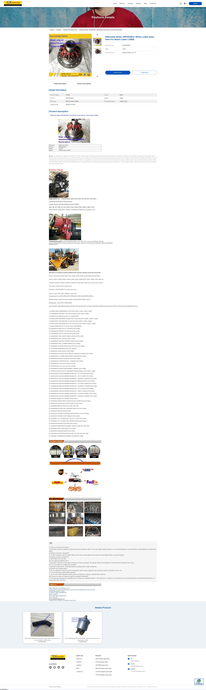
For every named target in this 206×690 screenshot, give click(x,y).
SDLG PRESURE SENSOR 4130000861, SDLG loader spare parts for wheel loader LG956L (83, 639)
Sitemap (59, 686)
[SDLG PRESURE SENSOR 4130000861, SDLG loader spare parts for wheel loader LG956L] (83, 625)
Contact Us (79, 671)
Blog (77, 668)
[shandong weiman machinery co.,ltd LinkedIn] (50, 667)
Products (58, 29)
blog (145, 3)
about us (122, 3)
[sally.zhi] (62, 667)
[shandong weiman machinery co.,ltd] (13, 3)
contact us (153, 3)
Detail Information (60, 83)
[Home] (58, 659)
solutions (138, 3)
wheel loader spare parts (70, 29)
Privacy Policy (52, 686)
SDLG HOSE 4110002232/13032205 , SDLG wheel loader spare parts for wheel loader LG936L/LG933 (42, 639)
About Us (79, 658)
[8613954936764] (54, 667)
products (130, 3)
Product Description (84, 83)
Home (115, 3)
